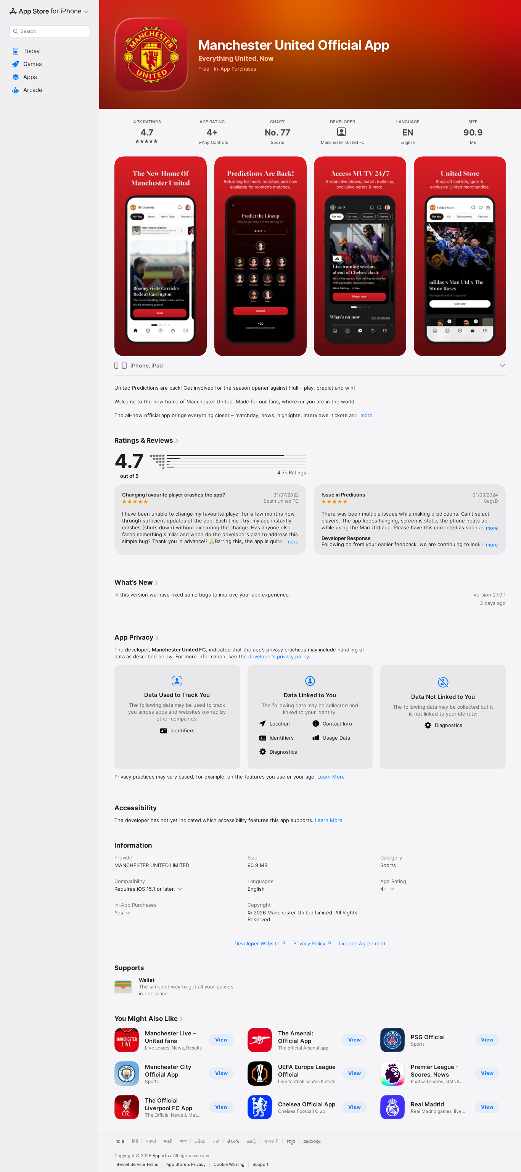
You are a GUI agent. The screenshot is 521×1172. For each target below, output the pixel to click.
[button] (49, 51)
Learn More (331, 777)
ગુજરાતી (271, 1141)
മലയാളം (312, 1141)
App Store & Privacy (186, 1164)
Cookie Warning (229, 1164)
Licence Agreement (362, 943)
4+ (383, 889)
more (366, 415)
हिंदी (135, 1141)
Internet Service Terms (136, 1164)
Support (260, 1164)
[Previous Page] (106, 256)
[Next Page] (513, 256)
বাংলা (183, 1141)
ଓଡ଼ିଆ (200, 1141)
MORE (292, 541)
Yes (118, 912)
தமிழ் (251, 1141)
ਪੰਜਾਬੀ (151, 1141)
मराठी (168, 1141)
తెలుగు (233, 1141)
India (119, 1141)
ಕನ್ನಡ (290, 1141)
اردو (216, 1141)
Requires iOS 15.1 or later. (144, 889)
